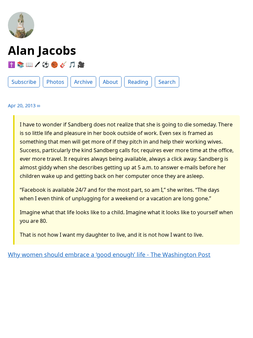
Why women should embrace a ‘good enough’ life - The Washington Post (109, 254)
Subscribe (24, 81)
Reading (138, 81)
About (110, 81)
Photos (55, 81)
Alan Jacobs (42, 50)
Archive (83, 81)
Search (167, 81)
